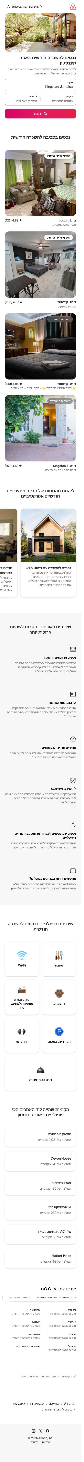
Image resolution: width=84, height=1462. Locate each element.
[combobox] (40, 86)
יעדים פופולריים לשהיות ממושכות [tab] (56, 1297)
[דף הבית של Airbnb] (73, 6)
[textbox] (58, 101)
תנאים (34, 1442)
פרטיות (46, 1442)
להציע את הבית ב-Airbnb (24, 6)
